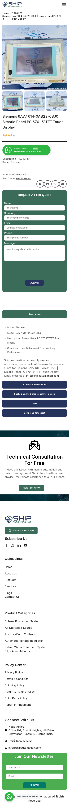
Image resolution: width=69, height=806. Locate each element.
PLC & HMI (17, 13)
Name (7, 203)
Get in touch (23, 178)
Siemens (15, 162)
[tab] (34, 314)
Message (9, 243)
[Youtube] (25, 545)
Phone (8, 233)
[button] (64, 4)
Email (7, 223)
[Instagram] (12, 545)
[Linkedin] (19, 545)
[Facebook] (6, 545)
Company (10, 213)
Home (6, 13)
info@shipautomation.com (42, 375)
